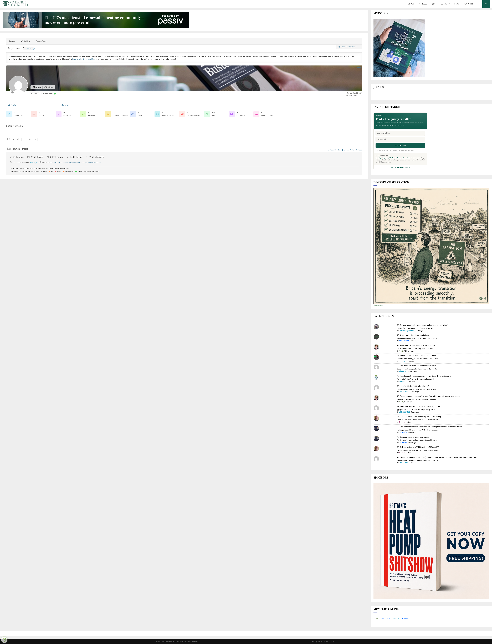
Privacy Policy (317, 641)
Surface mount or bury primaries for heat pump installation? (76, 163)
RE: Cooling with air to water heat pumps (413, 437)
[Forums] (9, 48)
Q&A (433, 4)
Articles (423, 4)
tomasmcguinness (406, 330)
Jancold (402, 361)
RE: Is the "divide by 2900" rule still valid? (413, 386)
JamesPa (403, 432)
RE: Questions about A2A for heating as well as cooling (419, 417)
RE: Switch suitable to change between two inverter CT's (419, 356)
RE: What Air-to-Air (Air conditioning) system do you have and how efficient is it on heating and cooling (438, 457)
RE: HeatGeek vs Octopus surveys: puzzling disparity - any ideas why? (424, 376)
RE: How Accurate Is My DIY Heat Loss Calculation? (417, 366)
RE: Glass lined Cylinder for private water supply (416, 345)
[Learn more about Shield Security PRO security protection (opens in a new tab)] (4, 640)
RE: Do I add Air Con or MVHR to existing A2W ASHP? (418, 447)
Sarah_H (33, 163)
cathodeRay (404, 341)
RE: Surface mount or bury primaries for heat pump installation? (422, 325)
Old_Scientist (404, 412)
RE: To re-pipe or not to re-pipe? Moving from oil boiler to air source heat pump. (428, 396)
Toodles (402, 422)
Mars (401, 351)
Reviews (443, 4)
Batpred (402, 381)
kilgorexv (402, 371)
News (456, 4)
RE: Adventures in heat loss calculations (413, 335)
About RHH (469, 4)
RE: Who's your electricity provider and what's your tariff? (419, 406)
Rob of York (403, 392)
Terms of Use (329, 641)
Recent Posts (41, 41)
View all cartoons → (378, 305)
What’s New (25, 41)
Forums (410, 4)
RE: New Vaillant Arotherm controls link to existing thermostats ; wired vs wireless (429, 427)
